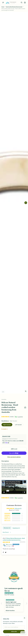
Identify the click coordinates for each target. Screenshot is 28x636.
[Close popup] (24, 618)
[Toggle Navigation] (3, 2)
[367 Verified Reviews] (14, 583)
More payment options (14, 457)
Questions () (16, 528)
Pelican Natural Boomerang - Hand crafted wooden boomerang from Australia (14, 539)
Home (2, 6)
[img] (6, 542)
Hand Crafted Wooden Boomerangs (14, 6)
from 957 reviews (9, 595)
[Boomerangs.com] (11, 2)
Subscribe (14, 631)
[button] (21, 2)
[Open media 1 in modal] (14, 203)
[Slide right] (25, 202)
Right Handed (7, 424)
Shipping (4, 438)
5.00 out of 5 (17, 508)
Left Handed (18, 424)
